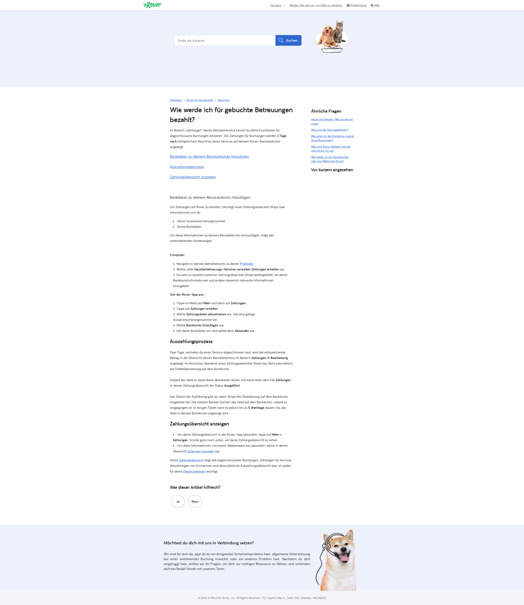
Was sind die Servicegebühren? (329, 130)
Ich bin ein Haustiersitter (199, 100)
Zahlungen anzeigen (200, 451)
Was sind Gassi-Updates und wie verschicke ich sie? (330, 149)
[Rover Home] (152, 5)
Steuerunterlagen (194, 471)
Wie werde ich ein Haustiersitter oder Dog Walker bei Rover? (330, 159)
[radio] (178, 501)
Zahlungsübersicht (191, 460)
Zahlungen (224, 100)
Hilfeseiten (176, 100)
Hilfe (377, 5)
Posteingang (358, 5)
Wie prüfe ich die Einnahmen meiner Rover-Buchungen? (332, 138)
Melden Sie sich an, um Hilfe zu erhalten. (316, 5)
